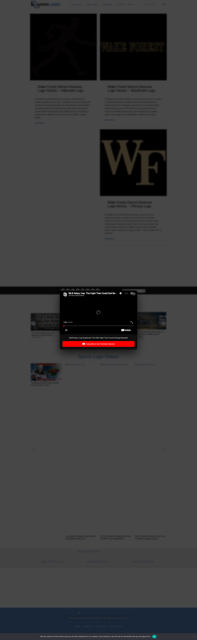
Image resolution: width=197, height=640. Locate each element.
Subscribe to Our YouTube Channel (100, 344)
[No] (194, 636)
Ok (154, 636)
